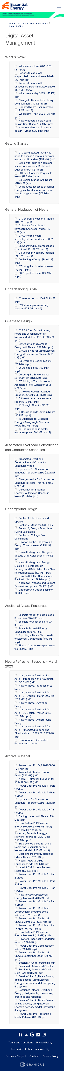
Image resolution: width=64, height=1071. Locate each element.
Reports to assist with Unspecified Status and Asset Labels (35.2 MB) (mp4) (35, 86)
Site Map (34, 1056)
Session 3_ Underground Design (37, 962)
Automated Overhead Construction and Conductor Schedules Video (30, 462)
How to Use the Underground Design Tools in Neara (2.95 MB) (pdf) (33, 545)
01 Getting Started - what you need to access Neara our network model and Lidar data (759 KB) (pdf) (35, 156)
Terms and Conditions (20, 1042)
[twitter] (26, 1035)
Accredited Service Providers (33, 23)
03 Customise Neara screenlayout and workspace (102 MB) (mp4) (34, 239)
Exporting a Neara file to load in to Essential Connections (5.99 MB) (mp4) (34, 638)
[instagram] (44, 1035)
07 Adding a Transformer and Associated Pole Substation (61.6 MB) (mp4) (33, 385)
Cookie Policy (51, 1056)
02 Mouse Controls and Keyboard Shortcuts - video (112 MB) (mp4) (32, 229)
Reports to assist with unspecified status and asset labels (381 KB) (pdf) (34, 76)
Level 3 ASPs (16, 26)
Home (12, 23)
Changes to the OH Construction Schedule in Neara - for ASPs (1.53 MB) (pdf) (35, 483)
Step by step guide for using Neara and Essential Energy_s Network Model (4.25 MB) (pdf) (33, 847)
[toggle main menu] (59, 6)
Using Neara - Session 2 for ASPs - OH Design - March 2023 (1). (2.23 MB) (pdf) (34, 696)
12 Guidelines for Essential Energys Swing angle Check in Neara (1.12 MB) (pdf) (32, 422)
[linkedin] (38, 1035)
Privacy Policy (44, 1042)
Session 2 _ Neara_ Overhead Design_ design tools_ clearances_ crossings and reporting (34, 993)
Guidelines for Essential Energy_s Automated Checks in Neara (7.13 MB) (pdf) (32, 493)
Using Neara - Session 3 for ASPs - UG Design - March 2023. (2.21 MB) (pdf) (33, 713)
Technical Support (15, 1056)
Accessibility (42, 1049)
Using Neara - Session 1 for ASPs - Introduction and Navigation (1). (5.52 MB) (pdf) (34, 679)
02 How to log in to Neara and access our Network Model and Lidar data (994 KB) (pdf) (34, 166)
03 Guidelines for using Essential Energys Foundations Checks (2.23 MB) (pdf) (35, 354)
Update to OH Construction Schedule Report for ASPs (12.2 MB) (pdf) (35, 472)
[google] (32, 1035)
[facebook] (20, 1035)
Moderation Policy (21, 1049)
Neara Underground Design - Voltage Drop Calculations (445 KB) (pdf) (34, 555)
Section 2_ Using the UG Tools (36, 525)
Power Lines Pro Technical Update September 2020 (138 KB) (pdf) (34, 956)
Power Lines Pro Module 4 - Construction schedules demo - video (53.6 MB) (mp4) (32, 911)
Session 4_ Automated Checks (36, 966)
